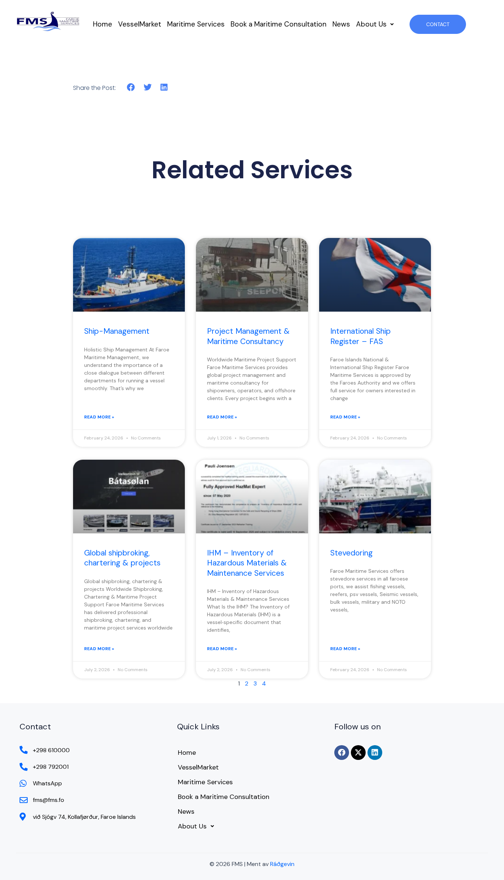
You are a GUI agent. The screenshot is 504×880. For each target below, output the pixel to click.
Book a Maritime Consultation (279, 24)
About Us (371, 24)
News (341, 24)
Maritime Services (196, 24)
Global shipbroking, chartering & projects (122, 558)
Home (102, 24)
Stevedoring (351, 553)
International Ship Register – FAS (360, 336)
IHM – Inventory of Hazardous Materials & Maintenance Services (247, 563)
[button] (375, 24)
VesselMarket (139, 24)
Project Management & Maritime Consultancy (248, 336)
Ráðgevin (282, 864)
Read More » (99, 417)
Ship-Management (116, 331)
